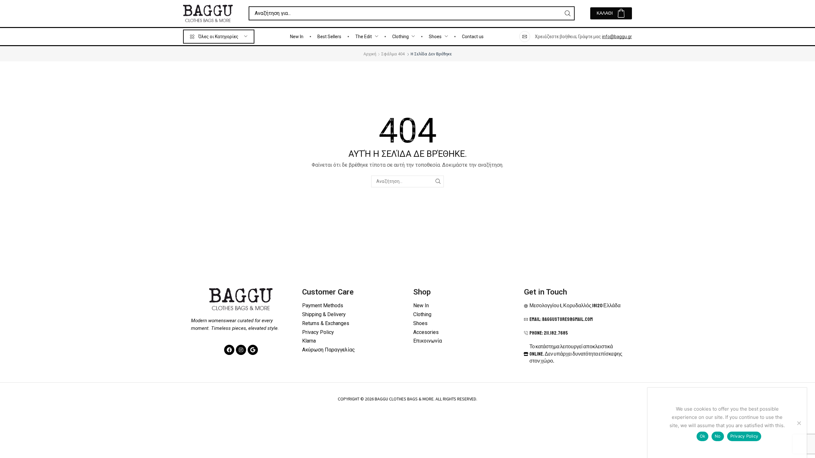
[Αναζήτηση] (567, 13)
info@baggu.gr (617, 36)
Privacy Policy (744, 436)
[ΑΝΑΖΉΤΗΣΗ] (438, 181)
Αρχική (370, 54)
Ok (702, 436)
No (718, 436)
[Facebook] (229, 350)
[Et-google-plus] (253, 350)
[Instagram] (241, 350)
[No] (799, 423)
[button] (611, 13)
